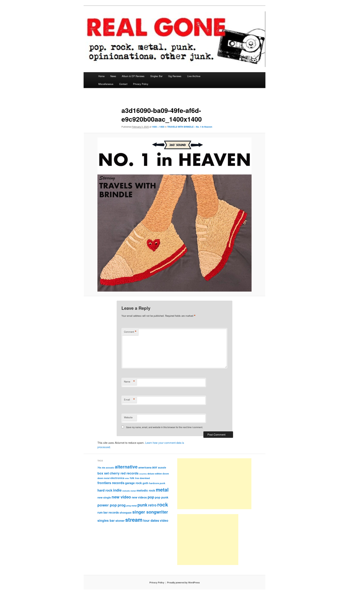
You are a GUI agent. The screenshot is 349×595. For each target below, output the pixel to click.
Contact (123, 84)
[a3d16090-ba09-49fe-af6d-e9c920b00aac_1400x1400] (174, 214)
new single (104, 497)
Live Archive (193, 76)
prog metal (131, 505)
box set (103, 473)
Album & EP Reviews (133, 76)
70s (99, 467)
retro (152, 505)
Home (101, 76)
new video (121, 497)
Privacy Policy (140, 84)
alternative (126, 466)
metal (162, 489)
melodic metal (129, 490)
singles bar (106, 520)
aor (154, 467)
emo (127, 478)
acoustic (110, 467)
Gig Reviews (174, 76)
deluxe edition (154, 473)
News (113, 76)
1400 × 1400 (158, 126)
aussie (162, 467)
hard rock (104, 490)
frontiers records (110, 482)
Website (128, 417)
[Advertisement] (214, 483)
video (164, 520)
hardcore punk (157, 483)
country (143, 473)
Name (129, 381)
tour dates (151, 520)
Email (129, 399)
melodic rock (146, 490)
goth (145, 483)
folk (132, 478)
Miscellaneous (105, 84)
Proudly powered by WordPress (183, 582)
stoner (120, 520)
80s (103, 467)
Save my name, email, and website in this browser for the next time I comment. (164, 427)
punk (142, 505)
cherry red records (124, 473)
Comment (130, 332)
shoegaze (126, 512)
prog (122, 505)
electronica (117, 478)
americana (144, 467)
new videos (139, 497)
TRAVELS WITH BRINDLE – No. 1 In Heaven (189, 126)
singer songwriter (150, 512)
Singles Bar (156, 76)
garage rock (133, 483)
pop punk (161, 497)
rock (162, 504)
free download (142, 478)
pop (151, 497)
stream (134, 519)
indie (117, 490)
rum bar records (108, 512)
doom (166, 473)
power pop (107, 505)
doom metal (103, 478)
